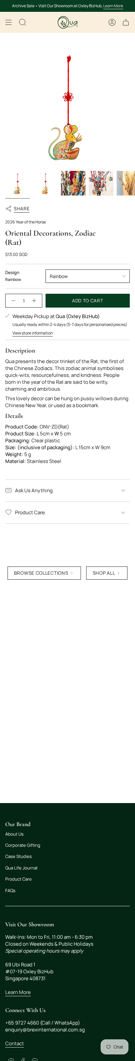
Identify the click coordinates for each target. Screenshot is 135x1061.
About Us (14, 834)
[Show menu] (8, 22)
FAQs (10, 890)
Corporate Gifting (22, 845)
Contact (14, 1043)
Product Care (30, 512)
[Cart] (126, 22)
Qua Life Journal (21, 868)
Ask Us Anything (34, 490)
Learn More (113, 6)
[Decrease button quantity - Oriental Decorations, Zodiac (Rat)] (12, 301)
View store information (32, 333)
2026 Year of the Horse (25, 222)
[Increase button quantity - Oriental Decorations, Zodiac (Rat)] (35, 301)
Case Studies (18, 856)
